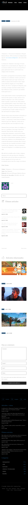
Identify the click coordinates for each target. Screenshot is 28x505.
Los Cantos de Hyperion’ (12, 57)
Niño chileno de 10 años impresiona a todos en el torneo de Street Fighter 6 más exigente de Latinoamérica (11, 211)
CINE (3, 309)
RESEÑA (8, 21)
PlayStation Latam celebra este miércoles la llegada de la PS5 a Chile (7, 252)
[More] (24, 46)
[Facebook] (3, 399)
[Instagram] (12, 399)
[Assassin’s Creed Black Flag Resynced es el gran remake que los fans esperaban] (14, 319)
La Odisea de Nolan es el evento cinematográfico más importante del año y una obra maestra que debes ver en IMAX (14, 305)
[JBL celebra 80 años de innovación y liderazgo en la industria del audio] (24, 224)
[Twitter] (21, 399)
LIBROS (3, 21)
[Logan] (5, 186)
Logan (11, 183)
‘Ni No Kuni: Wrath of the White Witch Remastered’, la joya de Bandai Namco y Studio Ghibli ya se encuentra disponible (13, 415)
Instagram (16, 399)
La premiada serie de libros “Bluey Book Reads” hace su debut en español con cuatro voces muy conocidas (14, 279)
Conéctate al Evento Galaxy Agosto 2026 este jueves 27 (13, 440)
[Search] (24, 196)
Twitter (25, 399)
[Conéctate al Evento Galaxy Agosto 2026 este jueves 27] (24, 218)
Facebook (7, 399)
